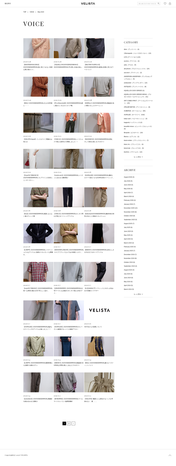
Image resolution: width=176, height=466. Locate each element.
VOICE (32, 12)
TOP (24, 12)
